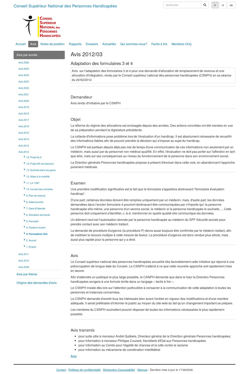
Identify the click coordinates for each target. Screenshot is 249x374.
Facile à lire (159, 44)
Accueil (21, 44)
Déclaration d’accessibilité (119, 370)
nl (223, 5)
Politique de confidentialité (84, 370)
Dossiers (92, 44)
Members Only (182, 44)
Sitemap (142, 370)
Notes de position (52, 44)
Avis (33, 44)
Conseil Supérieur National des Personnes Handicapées (65, 6)
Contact (61, 370)
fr (215, 5)
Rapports (75, 44)
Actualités (109, 44)
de (231, 5)
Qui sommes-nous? (133, 44)
